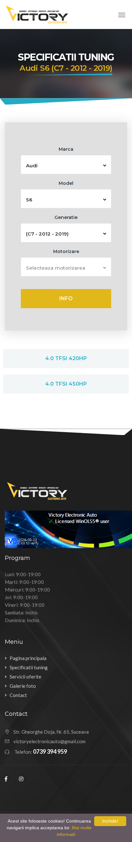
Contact (18, 695)
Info (66, 298)
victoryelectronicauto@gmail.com (49, 741)
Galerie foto (23, 686)
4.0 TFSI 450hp (66, 384)
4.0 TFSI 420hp (66, 358)
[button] (66, 164)
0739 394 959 (50, 751)
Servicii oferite (25, 676)
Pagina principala (28, 658)
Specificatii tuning (29, 667)
